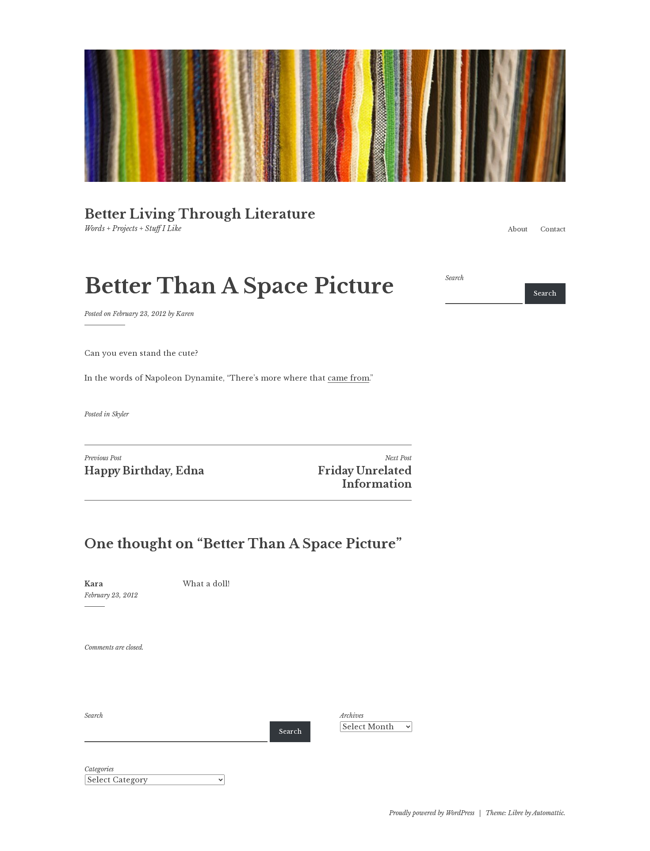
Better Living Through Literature (199, 214)
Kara (93, 583)
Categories (99, 769)
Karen (185, 314)
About (518, 229)
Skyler (120, 414)
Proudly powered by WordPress (431, 813)
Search (454, 278)
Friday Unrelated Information (365, 472)
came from (348, 378)
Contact (553, 229)
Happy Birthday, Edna (144, 465)
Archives (351, 716)
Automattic (548, 813)
